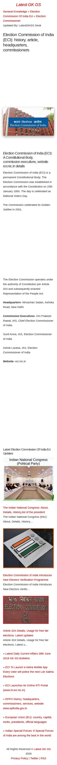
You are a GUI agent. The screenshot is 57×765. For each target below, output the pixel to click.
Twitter (34, 758)
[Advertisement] (28, 85)
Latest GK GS (42, 749)
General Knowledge (15, 11)
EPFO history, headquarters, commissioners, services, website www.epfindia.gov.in (23, 704)
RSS (43, 758)
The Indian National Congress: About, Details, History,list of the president (25, 510)
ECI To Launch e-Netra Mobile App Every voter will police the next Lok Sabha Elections (28, 672)
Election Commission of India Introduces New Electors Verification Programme (27, 577)
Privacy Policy (19, 758)
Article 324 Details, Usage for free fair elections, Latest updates (25, 633)
